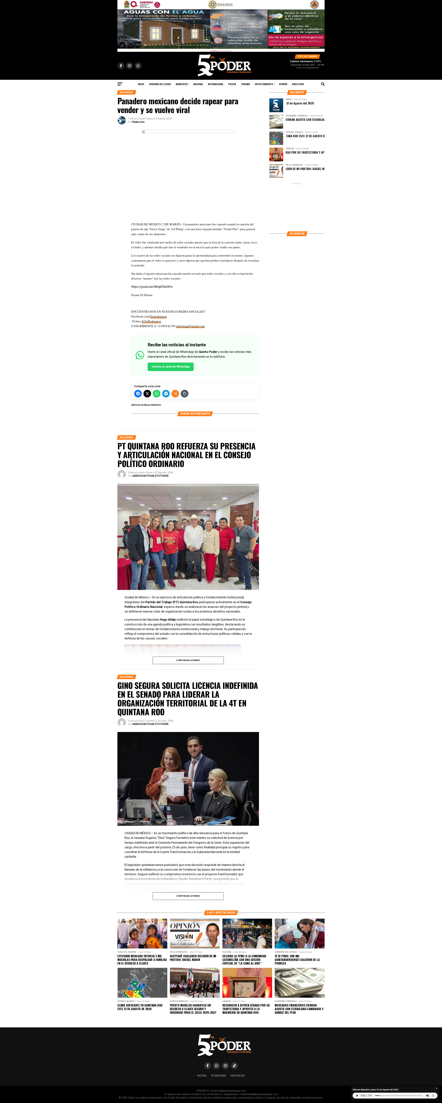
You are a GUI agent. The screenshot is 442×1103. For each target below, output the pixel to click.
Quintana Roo (237, 1075)
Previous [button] (121, 25)
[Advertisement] (297, 206)
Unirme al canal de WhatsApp (171, 366)
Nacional (198, 84)
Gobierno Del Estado (160, 84)
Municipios (182, 84)
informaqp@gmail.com (190, 326)
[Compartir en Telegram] (166, 393)
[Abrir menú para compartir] (175, 393)
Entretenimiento (264, 84)
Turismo (245, 84)
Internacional (215, 84)
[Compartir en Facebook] (138, 393)
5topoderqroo (158, 316)
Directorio (298, 84)
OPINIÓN (283, 84)
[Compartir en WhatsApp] (156, 393)
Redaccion (138, 122)
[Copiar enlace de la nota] (184, 393)
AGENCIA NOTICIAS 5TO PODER (150, 475)
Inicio (141, 84)
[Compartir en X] (147, 393)
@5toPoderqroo (151, 321)
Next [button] (320, 25)
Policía (232, 84)
